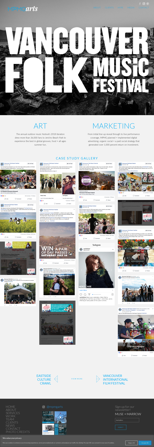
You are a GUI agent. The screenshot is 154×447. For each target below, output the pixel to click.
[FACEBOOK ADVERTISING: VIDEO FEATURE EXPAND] (18, 221)
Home (10, 406)
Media (131, 7)
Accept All (145, 443)
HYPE (120, 7)
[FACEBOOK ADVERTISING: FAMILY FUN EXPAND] (136, 250)
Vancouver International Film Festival (115, 379)
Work (11, 416)
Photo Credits (18, 431)
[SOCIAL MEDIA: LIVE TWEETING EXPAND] (18, 292)
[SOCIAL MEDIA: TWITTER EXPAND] (57, 283)
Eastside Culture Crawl (43, 379)
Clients (109, 7)
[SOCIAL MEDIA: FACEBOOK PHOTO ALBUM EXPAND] (136, 332)
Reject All (131, 443)
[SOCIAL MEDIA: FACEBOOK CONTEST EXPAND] (57, 236)
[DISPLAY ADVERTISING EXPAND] (136, 213)
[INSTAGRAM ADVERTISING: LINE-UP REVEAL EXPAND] (97, 274)
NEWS (10, 425)
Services (13, 412)
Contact (144, 7)
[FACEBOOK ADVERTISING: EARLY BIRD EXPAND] (57, 183)
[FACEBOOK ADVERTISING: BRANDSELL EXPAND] (18, 181)
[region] (77, 441)
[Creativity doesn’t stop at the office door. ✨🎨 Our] (48, 430)
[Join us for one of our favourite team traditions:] (61, 417)
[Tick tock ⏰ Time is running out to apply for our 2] (48, 417)
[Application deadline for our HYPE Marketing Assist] (61, 430)
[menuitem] (97, 7)
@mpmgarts (55, 406)
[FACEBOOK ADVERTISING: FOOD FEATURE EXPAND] (136, 179)
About (97, 7)
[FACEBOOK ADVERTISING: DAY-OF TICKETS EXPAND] (97, 181)
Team (10, 419)
